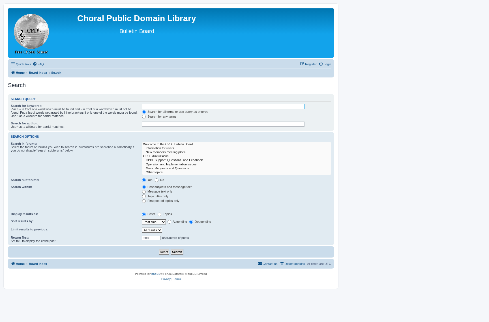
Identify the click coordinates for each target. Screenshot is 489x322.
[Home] (31, 33)
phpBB (155, 273)
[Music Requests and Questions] (237, 168)
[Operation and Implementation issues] (237, 165)
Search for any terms (162, 116)
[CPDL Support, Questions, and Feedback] (237, 160)
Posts (151, 214)
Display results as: (24, 214)
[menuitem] (38, 64)
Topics (167, 214)
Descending (202, 221)
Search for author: (24, 123)
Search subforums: (25, 179)
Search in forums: (24, 143)
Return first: (20, 237)
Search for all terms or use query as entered (177, 111)
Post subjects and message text (169, 187)
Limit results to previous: (29, 229)
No (161, 179)
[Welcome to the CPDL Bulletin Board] (237, 144)
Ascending (179, 221)
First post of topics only (163, 200)
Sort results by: (22, 221)
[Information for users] (237, 148)
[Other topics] (237, 172)
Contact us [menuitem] (270, 263)
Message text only (160, 191)
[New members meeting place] (237, 152)
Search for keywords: (26, 105)
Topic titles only (157, 196)
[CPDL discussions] (237, 156)
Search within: (21, 187)
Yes (150, 179)
